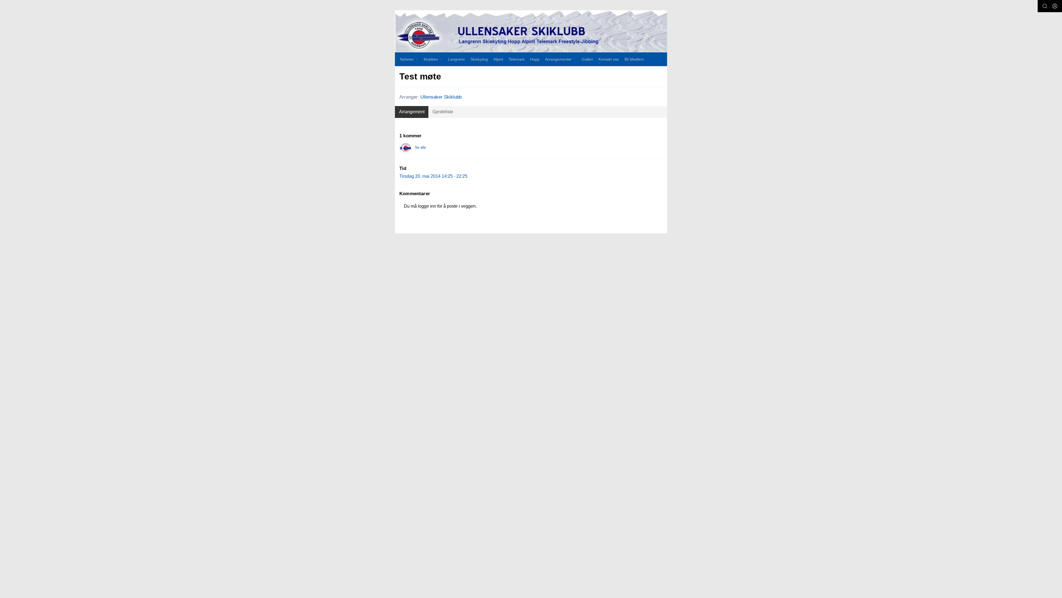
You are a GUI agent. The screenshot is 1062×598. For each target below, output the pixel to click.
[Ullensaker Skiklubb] (531, 31)
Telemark (517, 59)
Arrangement (412, 111)
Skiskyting (479, 59)
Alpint (498, 59)
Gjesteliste (443, 111)
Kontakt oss (608, 59)
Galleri (587, 59)
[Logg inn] (1055, 6)
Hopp (535, 59)
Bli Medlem (634, 59)
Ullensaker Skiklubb (441, 97)
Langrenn (456, 59)
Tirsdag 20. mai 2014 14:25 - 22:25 (433, 176)
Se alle (420, 147)
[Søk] (1045, 6)
